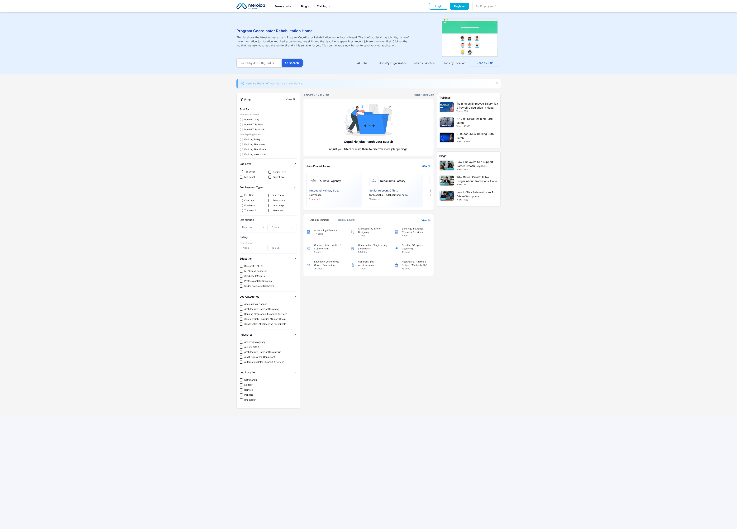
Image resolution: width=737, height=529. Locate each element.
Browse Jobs (282, 6)
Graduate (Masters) (254, 276)
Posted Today (251, 119)
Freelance (249, 205)
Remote (248, 389)
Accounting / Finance (255, 304)
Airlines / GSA (251, 347)
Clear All (290, 99)
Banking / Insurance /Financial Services (265, 314)
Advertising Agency (254, 342)
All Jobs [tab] (362, 63)
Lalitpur (248, 384)
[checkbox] (241, 171)
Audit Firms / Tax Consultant (259, 357)
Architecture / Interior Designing (261, 309)
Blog (304, 6)
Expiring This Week (254, 144)
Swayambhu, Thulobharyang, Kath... (388, 194)
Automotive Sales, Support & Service (264, 362)
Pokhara (249, 394)
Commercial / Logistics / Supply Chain (265, 319)
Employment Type (251, 187)
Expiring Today (252, 139)
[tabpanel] (368, 249)
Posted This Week (254, 124)
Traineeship (250, 210)
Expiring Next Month (255, 154)
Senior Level (280, 172)
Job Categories (249, 296)
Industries (246, 334)
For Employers (485, 6)
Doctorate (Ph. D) (253, 266)
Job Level (246, 163)
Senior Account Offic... (383, 190)
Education (246, 258)
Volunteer (278, 210)
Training (322, 6)
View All (425, 165)
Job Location (248, 372)
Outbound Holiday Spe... (324, 190)
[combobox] (254, 227)
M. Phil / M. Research (255, 271)
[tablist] (424, 63)
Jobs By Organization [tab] (393, 63)
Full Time (249, 195)
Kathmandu (250, 379)
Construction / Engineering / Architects (265, 324)
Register (459, 6)
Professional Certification (258, 281)
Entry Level (279, 177)
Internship (278, 205)
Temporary (279, 200)
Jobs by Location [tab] (454, 63)
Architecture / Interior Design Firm (262, 352)
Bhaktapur (250, 399)
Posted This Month (254, 129)
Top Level (249, 171)
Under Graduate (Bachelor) (259, 286)
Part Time (278, 195)
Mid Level (249, 177)
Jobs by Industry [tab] (346, 219)
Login (438, 6)
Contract (249, 200)
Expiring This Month (255, 149)
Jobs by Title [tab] (485, 62)
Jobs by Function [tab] (424, 63)
